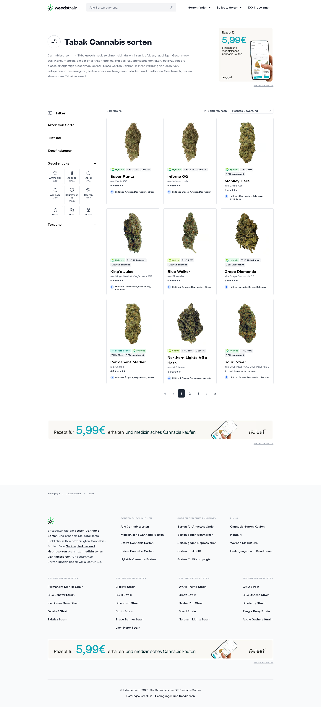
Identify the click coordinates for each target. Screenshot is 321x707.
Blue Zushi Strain (128, 603)
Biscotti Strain (126, 586)
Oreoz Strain (187, 594)
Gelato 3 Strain (58, 611)
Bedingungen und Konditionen (251, 551)
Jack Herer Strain (128, 627)
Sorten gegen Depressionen (197, 542)
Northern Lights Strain (194, 619)
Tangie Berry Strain (256, 611)
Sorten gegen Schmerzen (195, 534)
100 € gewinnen (259, 7)
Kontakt (235, 534)
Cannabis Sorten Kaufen (247, 526)
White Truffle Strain (193, 586)
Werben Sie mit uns (263, 85)
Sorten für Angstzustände (195, 526)
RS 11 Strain (124, 594)
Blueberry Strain (254, 603)
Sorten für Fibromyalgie (193, 559)
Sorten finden (197, 7)
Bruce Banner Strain (130, 619)
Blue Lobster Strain (61, 594)
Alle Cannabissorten (135, 526)
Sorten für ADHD (189, 551)
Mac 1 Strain (187, 611)
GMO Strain (251, 586)
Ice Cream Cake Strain (63, 603)
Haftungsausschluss (139, 696)
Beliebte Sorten (228, 7)
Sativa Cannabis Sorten (137, 542)
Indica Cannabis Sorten (137, 551)
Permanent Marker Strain (65, 586)
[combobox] (131, 7)
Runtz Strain (124, 611)
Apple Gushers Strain (258, 619)
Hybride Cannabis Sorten (138, 559)
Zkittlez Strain (57, 619)
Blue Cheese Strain (256, 594)
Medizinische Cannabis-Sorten (142, 534)
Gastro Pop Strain (191, 603)
